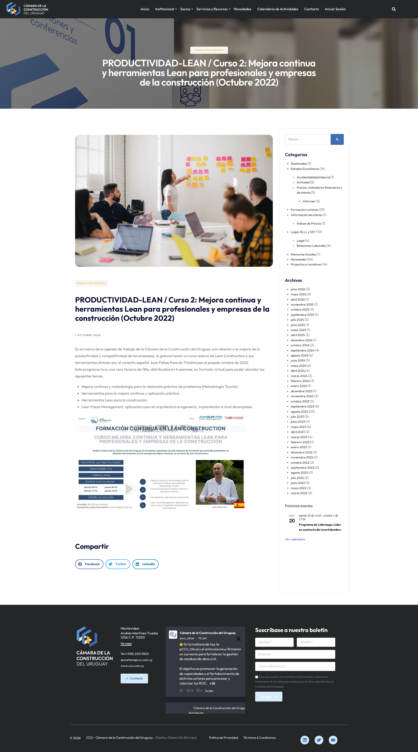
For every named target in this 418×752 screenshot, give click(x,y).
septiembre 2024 (302, 350)
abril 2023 (298, 432)
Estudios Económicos (305, 169)
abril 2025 (298, 335)
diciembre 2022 (301, 452)
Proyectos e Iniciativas (306, 264)
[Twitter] (319, 740)
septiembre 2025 (302, 315)
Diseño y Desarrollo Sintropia (176, 737)
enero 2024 (299, 386)
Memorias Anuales (303, 254)
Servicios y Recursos (212, 9)
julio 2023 (297, 417)
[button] (393, 9)
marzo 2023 (299, 437)
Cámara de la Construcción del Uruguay (208, 633)
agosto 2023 (299, 412)
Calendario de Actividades (277, 9)
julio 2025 (297, 320)
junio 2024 (298, 360)
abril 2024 (298, 371)
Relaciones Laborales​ (311, 246)
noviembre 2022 (302, 457)
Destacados (299, 164)
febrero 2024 (300, 381)
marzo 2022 (299, 493)
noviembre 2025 (302, 304)
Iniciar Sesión (335, 9)
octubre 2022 (300, 463)
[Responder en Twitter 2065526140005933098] (181, 691)
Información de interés (306, 215)
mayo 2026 (298, 294)
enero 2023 (299, 447)
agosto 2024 (299, 355)
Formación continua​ (209, 50)
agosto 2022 (299, 473)
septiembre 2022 (302, 468)
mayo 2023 (298, 427)
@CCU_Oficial (189, 649)
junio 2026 (298, 289)
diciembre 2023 (301, 391)
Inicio (145, 9)
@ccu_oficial (187, 638)
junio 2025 (298, 325)
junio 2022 (298, 483)
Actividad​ (303, 182)
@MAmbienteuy (216, 649)
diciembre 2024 (301, 340)
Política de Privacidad (223, 738)
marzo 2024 (299, 376)
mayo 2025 (298, 330)
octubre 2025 (300, 309)
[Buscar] (337, 139)
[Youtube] (333, 740)
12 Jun (203, 638)
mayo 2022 (298, 488)
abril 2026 (298, 299)
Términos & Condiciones (259, 738)
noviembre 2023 (302, 396)
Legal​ (300, 241)
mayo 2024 (298, 366)
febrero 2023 (300, 442)
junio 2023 (298, 422)
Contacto (311, 9)
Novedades (242, 9)
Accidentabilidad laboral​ (313, 177)
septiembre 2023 (302, 406)
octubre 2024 (300, 345)
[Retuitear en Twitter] (190, 708)
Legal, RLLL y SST (303, 232)
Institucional (164, 9)
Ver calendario (295, 539)
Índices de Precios (309, 223)
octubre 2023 (300, 401)
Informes (309, 201)
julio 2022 (297, 478)
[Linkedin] (304, 740)
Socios (185, 9)
